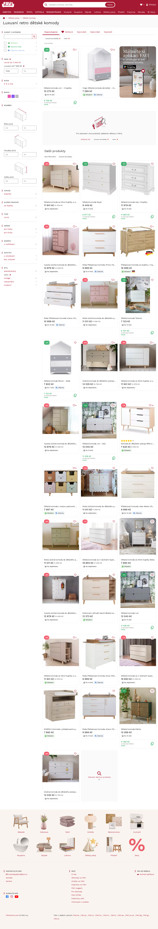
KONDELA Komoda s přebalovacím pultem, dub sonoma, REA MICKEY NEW (76, 729)
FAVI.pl (84, 915)
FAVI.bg (139, 915)
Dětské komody (29, 18)
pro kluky (8, 232)
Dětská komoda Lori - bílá (93, 444)
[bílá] (5, 96)
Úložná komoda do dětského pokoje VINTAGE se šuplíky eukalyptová (112, 381)
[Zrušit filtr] (23, 66)
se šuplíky (8, 205)
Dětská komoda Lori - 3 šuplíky (58, 88)
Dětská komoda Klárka (131, 729)
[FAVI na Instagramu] (11, 896)
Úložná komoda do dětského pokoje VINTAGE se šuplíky (68, 792)
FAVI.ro (91, 915)
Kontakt (9, 878)
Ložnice (67, 855)
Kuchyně (137, 832)
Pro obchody (76, 892)
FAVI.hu (98, 915)
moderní (7, 285)
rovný (6, 217)
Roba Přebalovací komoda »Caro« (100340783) (64, 318)
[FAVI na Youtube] (16, 896)
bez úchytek (9, 259)
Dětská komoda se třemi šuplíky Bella (137, 560)
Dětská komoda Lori (130, 613)
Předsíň (114, 855)
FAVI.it (114, 915)
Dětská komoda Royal (92, 202)
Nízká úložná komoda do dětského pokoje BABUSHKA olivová (71, 560)
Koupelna (21, 855)
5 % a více (8, 84)
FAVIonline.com (12, 915)
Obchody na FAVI (78, 878)
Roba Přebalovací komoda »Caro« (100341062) (102, 729)
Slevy (137, 855)
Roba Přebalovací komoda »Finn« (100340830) (102, 265)
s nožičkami (9, 244)
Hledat (110, 5)
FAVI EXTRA (76, 895)
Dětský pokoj (13, 18)
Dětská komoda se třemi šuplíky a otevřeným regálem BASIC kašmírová (75, 202)
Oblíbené (69, 32)
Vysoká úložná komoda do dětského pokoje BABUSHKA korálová (72, 265)
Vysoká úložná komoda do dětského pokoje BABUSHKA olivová (71, 444)
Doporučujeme (51, 32)
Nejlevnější (95, 32)
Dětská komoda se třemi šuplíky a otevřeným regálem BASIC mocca (74, 676)
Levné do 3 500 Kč (12, 62)
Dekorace (44, 832)
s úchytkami (9, 256)
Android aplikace (147, 874)
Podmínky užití (77, 898)
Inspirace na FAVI (78, 885)
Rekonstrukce (114, 832)
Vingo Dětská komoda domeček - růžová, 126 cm (103, 88)
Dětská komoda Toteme (131, 318)
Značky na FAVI (77, 881)
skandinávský (10, 271)
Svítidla (90, 832)
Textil (67, 832)
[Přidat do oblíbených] (114, 164)
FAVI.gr (146, 915)
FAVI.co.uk (130, 915)
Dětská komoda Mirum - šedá (57, 381)
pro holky (8, 229)
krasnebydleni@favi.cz (17, 874)
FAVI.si (56, 919)
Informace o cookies (80, 902)
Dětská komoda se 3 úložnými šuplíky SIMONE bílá (104, 560)
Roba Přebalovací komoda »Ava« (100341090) (101, 676)
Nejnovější (81, 32)
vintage (7, 278)
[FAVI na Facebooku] (7, 896)
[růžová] (9, 96)
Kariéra (9, 881)
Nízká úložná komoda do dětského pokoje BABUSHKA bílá (107, 506)
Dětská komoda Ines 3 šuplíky (134, 202)
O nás (73, 874)
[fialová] (13, 96)
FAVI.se (121, 915)
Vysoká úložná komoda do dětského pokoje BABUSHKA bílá (70, 613)
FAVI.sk (76, 915)
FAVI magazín (77, 888)
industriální (9, 282)
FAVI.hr (106, 915)
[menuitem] (7, 12)
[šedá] (17, 96)
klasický (7, 194)
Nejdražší (108, 32)
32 (153, 405)
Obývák (44, 855)
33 (114, 50)
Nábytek (21, 832)
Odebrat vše (85, 139)
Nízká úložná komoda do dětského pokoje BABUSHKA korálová (110, 318)
